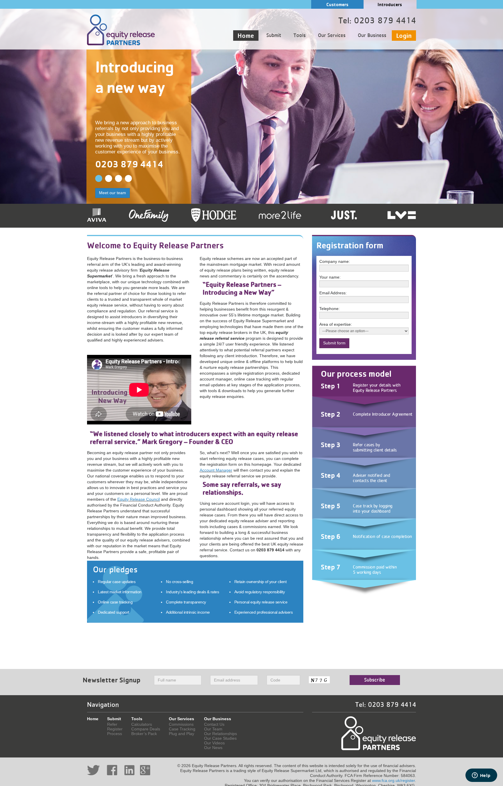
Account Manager (216, 470)
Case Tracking (182, 729)
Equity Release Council (138, 499)
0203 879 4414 (129, 164)
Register (115, 729)
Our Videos (214, 743)
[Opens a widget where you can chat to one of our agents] (481, 776)
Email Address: (333, 293)
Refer (112, 724)
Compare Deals (145, 729)
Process (114, 733)
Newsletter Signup (112, 680)
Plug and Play (181, 733)
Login (404, 35)
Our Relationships (220, 733)
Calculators (141, 724)
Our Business (372, 35)
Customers (337, 4)
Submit (273, 35)
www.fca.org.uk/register (393, 780)
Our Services (332, 35)
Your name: (330, 277)
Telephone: (329, 308)
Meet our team (112, 192)
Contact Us (214, 724)
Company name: (334, 261)
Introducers (390, 4)
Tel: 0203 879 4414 (385, 704)
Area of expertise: (335, 324)
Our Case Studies (220, 738)
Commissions (181, 724)
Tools (299, 35)
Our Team (213, 729)
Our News (213, 747)
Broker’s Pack (144, 733)
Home (246, 35)
